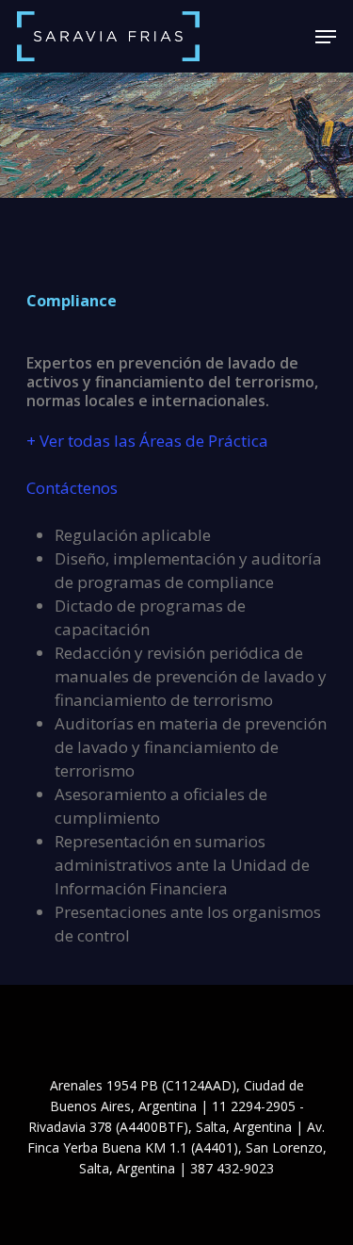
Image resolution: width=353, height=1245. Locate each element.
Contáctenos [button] (72, 488)
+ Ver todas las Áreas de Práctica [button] (147, 440)
